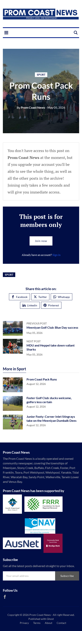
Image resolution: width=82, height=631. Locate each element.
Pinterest (53, 305)
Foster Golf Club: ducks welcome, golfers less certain (49, 400)
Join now (41, 240)
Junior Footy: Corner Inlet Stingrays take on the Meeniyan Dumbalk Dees (51, 418)
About (48, 622)
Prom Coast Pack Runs (42, 379)
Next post (34, 341)
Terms (36, 622)
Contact (61, 622)
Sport (41, 74)
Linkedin (32, 305)
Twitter (42, 297)
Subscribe (67, 575)
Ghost (50, 618)
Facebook (21, 297)
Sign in (56, 255)
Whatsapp (64, 297)
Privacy (24, 622)
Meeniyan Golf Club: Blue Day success (52, 327)
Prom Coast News (31, 107)
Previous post (37, 323)
